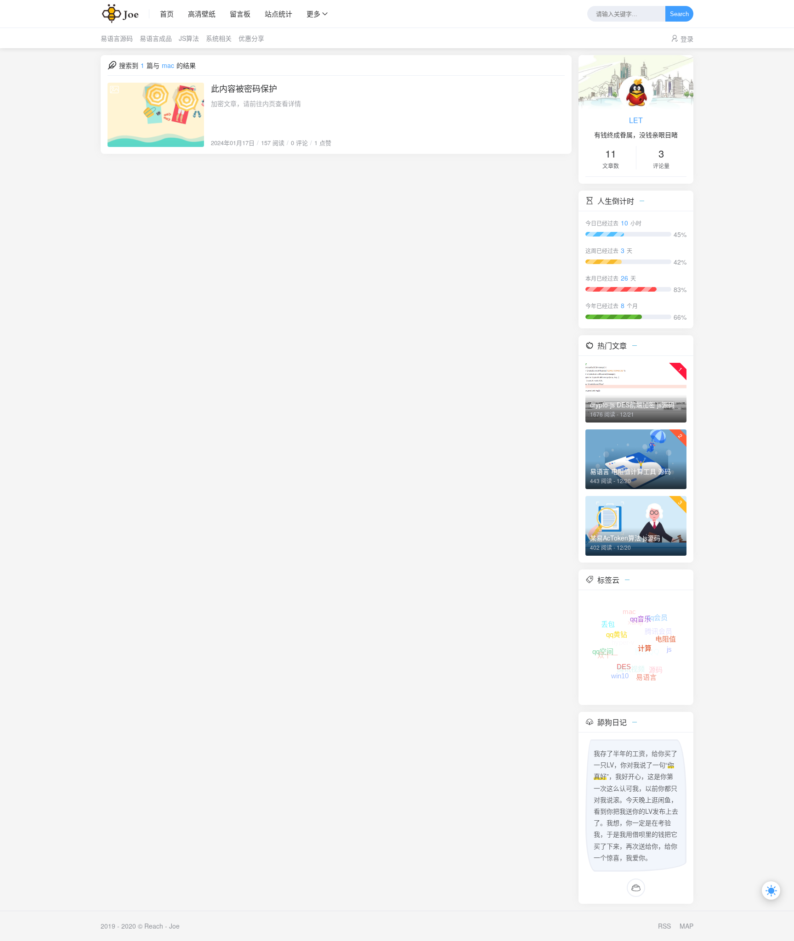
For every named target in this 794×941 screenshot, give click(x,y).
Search (679, 14)
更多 (313, 13)
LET (636, 120)
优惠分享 (251, 38)
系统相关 (219, 38)
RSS (664, 925)
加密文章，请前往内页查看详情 (256, 103)
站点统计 (278, 13)
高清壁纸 (202, 13)
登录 (687, 38)
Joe (174, 925)
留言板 (240, 13)
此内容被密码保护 (244, 88)
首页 (167, 13)
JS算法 (189, 38)
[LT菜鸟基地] (125, 14)
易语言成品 (156, 38)
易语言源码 (117, 38)
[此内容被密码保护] (156, 115)
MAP (686, 925)
